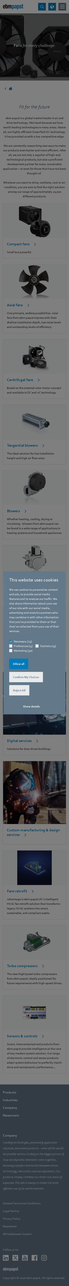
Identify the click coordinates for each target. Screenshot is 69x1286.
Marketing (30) (23, 650)
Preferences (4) (23, 646)
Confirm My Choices (26, 677)
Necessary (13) (23, 641)
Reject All (19, 690)
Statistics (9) (48, 646)
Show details (31, 706)
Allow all (18, 664)
